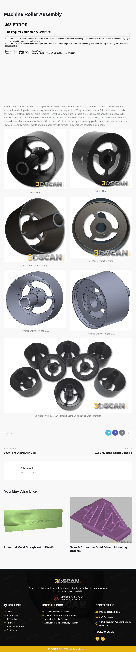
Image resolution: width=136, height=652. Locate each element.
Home (9, 611)
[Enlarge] (62, 132)
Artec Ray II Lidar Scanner (56, 619)
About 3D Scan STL (15, 626)
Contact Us (12, 630)
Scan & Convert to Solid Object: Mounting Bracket (98, 549)
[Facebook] (115, 433)
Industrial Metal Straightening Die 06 (29, 547)
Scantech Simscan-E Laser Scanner (60, 615)
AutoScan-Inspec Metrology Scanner (61, 622)
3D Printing (12, 619)
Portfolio (11, 622)
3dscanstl (27, 468)
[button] (8, 433)
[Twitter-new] (108, 433)
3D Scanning (12, 615)
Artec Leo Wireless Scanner (57, 611)
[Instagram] (103, 639)
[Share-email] (122, 433)
